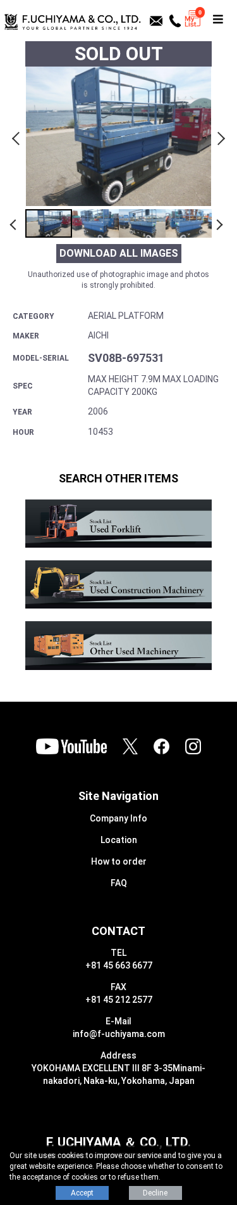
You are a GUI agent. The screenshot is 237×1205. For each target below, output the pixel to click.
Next (219, 136)
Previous (17, 136)
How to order (119, 861)
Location (118, 840)
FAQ (119, 883)
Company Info (118, 818)
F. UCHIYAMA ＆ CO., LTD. (118, 1142)
